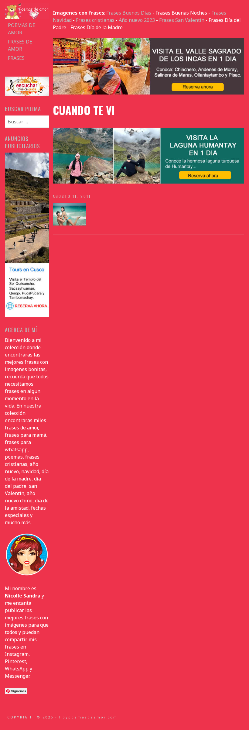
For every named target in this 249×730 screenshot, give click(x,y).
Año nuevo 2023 (137, 20)
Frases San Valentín (181, 20)
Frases (16, 58)
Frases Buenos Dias (128, 12)
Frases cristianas (95, 20)
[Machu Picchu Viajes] (148, 92)
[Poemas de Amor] (27, 17)
